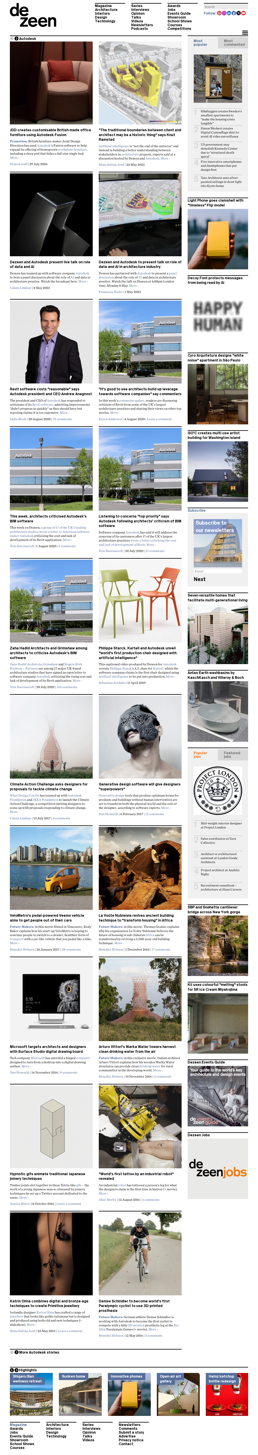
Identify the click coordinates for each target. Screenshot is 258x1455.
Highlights (28, 1370)
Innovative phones (126, 1376)
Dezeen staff (18, 164)
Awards (174, 6)
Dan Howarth (108, 814)
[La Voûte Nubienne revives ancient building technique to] (140, 870)
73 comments (62, 419)
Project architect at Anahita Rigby (220, 872)
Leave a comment (159, 419)
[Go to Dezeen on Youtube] (243, 13)
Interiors (102, 13)
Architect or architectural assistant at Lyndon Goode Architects (219, 858)
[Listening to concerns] (140, 471)
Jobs (171, 9)
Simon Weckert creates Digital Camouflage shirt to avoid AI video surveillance (220, 132)
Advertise (127, 1436)
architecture (130, 154)
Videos (137, 21)
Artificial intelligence (114, 146)
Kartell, (158, 668)
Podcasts (139, 28)
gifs (78, 1185)
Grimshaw (50, 664)
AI (72, 277)
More (14, 157)
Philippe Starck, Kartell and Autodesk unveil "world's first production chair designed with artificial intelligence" (138, 652)
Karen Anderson (110, 419)
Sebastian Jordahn (112, 683)
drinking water (149, 1066)
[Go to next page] (17, 38)
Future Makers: (111, 1317)
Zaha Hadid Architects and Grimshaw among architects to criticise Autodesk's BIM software (48, 652)
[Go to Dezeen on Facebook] (234, 13)
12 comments (154, 814)
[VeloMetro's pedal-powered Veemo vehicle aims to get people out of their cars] (51, 870)
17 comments (161, 949)
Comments (128, 1428)
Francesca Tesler (111, 292)
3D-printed (136, 1325)
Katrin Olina (45, 1312)
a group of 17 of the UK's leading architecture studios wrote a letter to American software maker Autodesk (50, 531)
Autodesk (44, 145)
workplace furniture (72, 149)
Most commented (234, 42)
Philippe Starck (121, 668)
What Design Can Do (24, 795)
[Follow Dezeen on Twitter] (238, 13)
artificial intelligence (113, 676)
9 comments (68, 1072)
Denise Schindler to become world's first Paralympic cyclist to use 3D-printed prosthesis (134, 1305)
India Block (18, 419)
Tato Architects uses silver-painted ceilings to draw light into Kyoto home (221, 182)
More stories (39, 1352)
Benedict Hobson (22, 949)
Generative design (111, 795)
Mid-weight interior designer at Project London (221, 825)
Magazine (103, 6)
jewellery (16, 1316)
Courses (174, 25)
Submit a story (131, 1432)
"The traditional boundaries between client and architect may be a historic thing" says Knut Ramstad (140, 134)
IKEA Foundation (45, 800)
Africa (150, 935)
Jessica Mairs (19, 1204)
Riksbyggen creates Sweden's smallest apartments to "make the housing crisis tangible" (221, 117)
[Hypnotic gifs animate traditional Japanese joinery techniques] (51, 1128)
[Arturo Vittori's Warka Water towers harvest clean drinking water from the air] (140, 1001)
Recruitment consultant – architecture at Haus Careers (221, 887)
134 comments (67, 687)
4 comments (61, 818)
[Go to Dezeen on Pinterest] (219, 13)
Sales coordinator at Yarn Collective (218, 841)
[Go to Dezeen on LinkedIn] (229, 13)
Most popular (200, 42)
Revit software (42, 404)
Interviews (140, 9)
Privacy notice (131, 1440)
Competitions (179, 28)
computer (83, 1058)
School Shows (179, 21)
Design (101, 17)
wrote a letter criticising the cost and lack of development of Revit (137, 542)
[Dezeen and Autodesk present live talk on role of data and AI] (51, 216)
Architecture (106, 9)
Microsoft (38, 1058)
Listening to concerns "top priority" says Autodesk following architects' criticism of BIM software (140, 521)
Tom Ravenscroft (22, 546)
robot (122, 1185)
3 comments (67, 546)
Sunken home (73, 1376)
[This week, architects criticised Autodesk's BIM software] (51, 471)
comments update (131, 400)
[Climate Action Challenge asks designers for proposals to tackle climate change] (51, 739)
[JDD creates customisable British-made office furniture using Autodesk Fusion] (51, 85)
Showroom (176, 17)
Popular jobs (200, 754)
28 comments (71, 949)
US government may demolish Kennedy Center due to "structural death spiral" (219, 150)
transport (17, 939)
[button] (245, 33)
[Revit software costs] (51, 344)
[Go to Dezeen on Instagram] (224, 13)
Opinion (138, 13)
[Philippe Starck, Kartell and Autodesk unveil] (140, 603)
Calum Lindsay (20, 288)
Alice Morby (107, 1200)
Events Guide (179, 13)
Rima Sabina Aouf (111, 164)
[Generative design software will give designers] (140, 739)
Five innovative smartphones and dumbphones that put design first (221, 166)
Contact (126, 1444)
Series (137, 6)
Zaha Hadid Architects (26, 664)
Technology (105, 21)
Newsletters (142, 25)
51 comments (155, 551)
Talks (136, 17)
